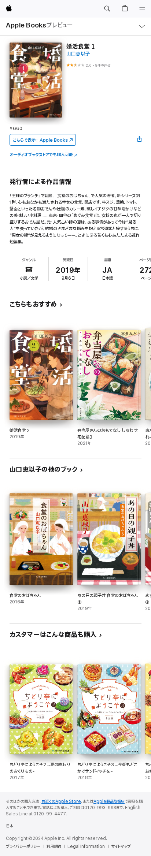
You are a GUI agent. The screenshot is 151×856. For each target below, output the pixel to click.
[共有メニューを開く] (139, 140)
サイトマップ (120, 846)
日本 (9, 826)
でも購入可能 (41, 154)
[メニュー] (142, 9)
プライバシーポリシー (23, 846)
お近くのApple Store (61, 801)
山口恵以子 (78, 54)
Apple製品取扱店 (109, 801)
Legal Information (86, 846)
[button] (107, 9)
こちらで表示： (40, 140)
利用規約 (54, 846)
